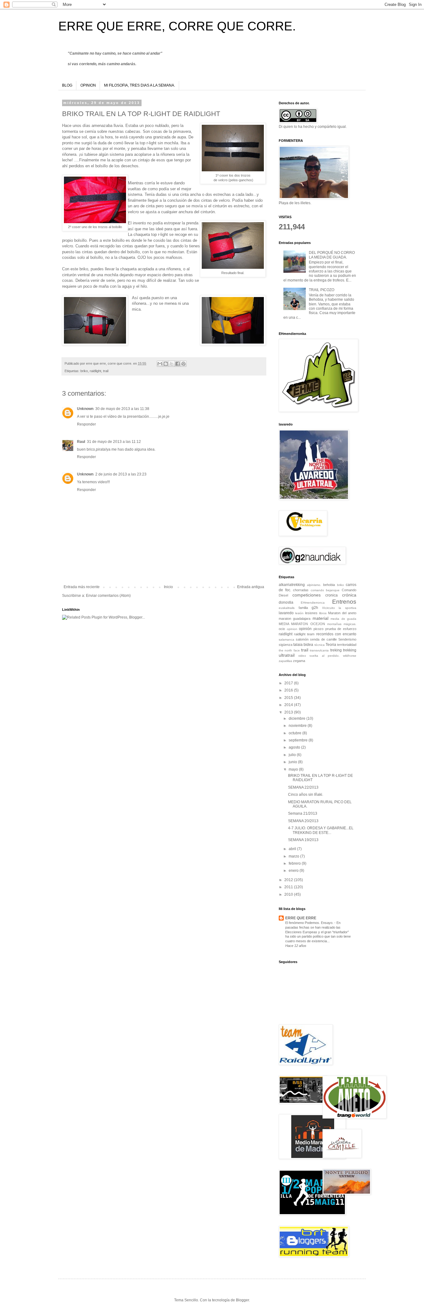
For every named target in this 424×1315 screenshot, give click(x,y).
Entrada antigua (250, 587)
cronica (331, 595)
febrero (295, 863)
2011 (289, 887)
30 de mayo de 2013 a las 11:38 (122, 409)
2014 (289, 705)
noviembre (298, 725)
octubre (295, 733)
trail (105, 371)
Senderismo (347, 639)
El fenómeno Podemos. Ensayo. (309, 923)
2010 (289, 894)
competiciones (306, 594)
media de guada (343, 618)
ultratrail (287, 655)
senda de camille (323, 639)
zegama (299, 661)
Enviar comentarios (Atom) (108, 595)
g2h (315, 608)
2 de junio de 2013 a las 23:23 (121, 474)
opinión (305, 629)
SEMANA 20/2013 (303, 821)
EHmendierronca (313, 602)
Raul (81, 441)
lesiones (311, 613)
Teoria (331, 644)
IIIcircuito (328, 608)
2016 (289, 690)
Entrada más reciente (82, 587)
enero (294, 870)
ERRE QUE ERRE (300, 918)
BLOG (67, 85)
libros (323, 613)
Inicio (168, 587)
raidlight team (304, 634)
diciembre (297, 718)
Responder (86, 424)
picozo (318, 629)
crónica (349, 594)
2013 (289, 712)
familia (303, 608)
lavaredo (286, 613)
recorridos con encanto (336, 634)
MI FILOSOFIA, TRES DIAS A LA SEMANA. (139, 85)
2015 (289, 698)
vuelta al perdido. (324, 655)
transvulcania (319, 650)
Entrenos (344, 601)
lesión (299, 613)
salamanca (286, 639)
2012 (289, 880)
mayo (294, 769)
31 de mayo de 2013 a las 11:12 (114, 441)
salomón (302, 639)
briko (84, 371)
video (302, 655)
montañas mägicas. (341, 624)
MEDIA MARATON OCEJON (302, 624)
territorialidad (346, 644)
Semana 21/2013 (302, 813)
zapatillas (285, 661)
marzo (294, 856)
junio (293, 762)
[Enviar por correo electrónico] (160, 364)
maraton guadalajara (294, 618)
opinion (292, 629)
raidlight (95, 371)
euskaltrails (287, 608)
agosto (295, 747)
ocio (282, 629)
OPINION (88, 85)
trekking (349, 650)
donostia (286, 602)
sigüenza (285, 644)
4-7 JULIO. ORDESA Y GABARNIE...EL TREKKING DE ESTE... (321, 830)
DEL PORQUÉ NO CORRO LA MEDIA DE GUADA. (332, 254)
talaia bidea (303, 644)
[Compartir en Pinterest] (183, 364)
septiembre (299, 740)
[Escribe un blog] (166, 364)
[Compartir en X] (172, 364)
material (320, 618)
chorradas (301, 590)
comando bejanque (325, 590)
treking (336, 650)
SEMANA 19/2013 (303, 840)
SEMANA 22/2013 (303, 787)
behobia (329, 585)
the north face (289, 650)
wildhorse (349, 655)
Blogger (242, 1300)
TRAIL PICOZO (321, 290)
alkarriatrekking (292, 585)
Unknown (85, 409)
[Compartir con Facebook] (177, 364)
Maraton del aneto (342, 613)
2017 (289, 683)
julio (293, 755)
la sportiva (347, 608)
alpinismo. (314, 585)
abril (293, 849)
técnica (319, 644)
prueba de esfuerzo (340, 629)
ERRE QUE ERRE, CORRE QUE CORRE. (177, 26)
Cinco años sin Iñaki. (305, 794)
